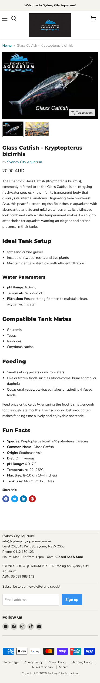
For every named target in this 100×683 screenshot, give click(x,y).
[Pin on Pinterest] (32, 498)
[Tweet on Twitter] (14, 498)
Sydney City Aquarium (24, 162)
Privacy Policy (33, 662)
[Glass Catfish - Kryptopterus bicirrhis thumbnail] (13, 129)
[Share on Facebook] (5, 498)
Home (7, 46)
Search (63, 667)
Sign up (71, 599)
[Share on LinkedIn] (23, 498)
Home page (11, 662)
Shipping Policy (81, 662)
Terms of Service (43, 667)
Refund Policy (57, 662)
